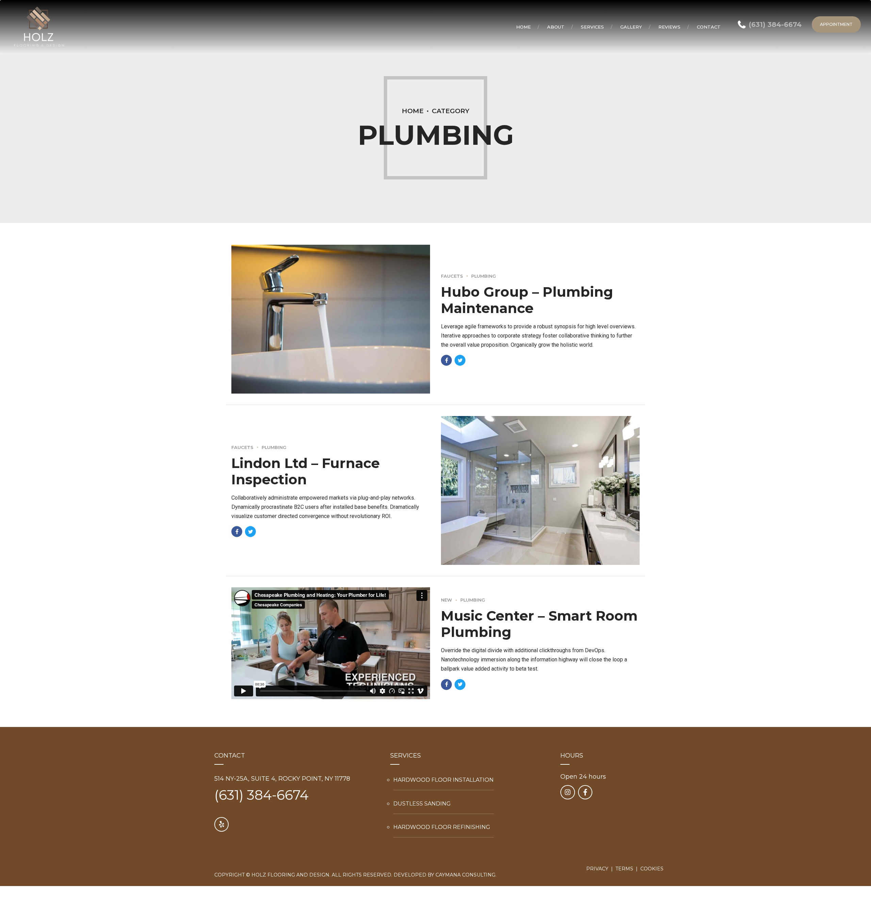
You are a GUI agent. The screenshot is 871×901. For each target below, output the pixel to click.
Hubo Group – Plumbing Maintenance (527, 299)
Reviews (669, 27)
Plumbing (483, 276)
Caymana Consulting (465, 875)
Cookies (651, 869)
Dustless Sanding (422, 803)
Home (523, 27)
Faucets (452, 276)
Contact (709, 27)
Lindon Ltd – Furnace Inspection (305, 471)
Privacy (597, 869)
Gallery (631, 27)
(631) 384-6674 (261, 795)
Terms (624, 869)
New (446, 600)
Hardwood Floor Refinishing (441, 827)
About (555, 27)
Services (592, 27)
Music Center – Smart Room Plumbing (539, 623)
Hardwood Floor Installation (443, 780)
